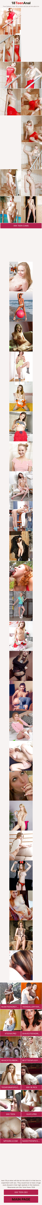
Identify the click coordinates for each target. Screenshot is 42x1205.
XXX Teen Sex (21, 1192)
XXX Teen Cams (21, 226)
